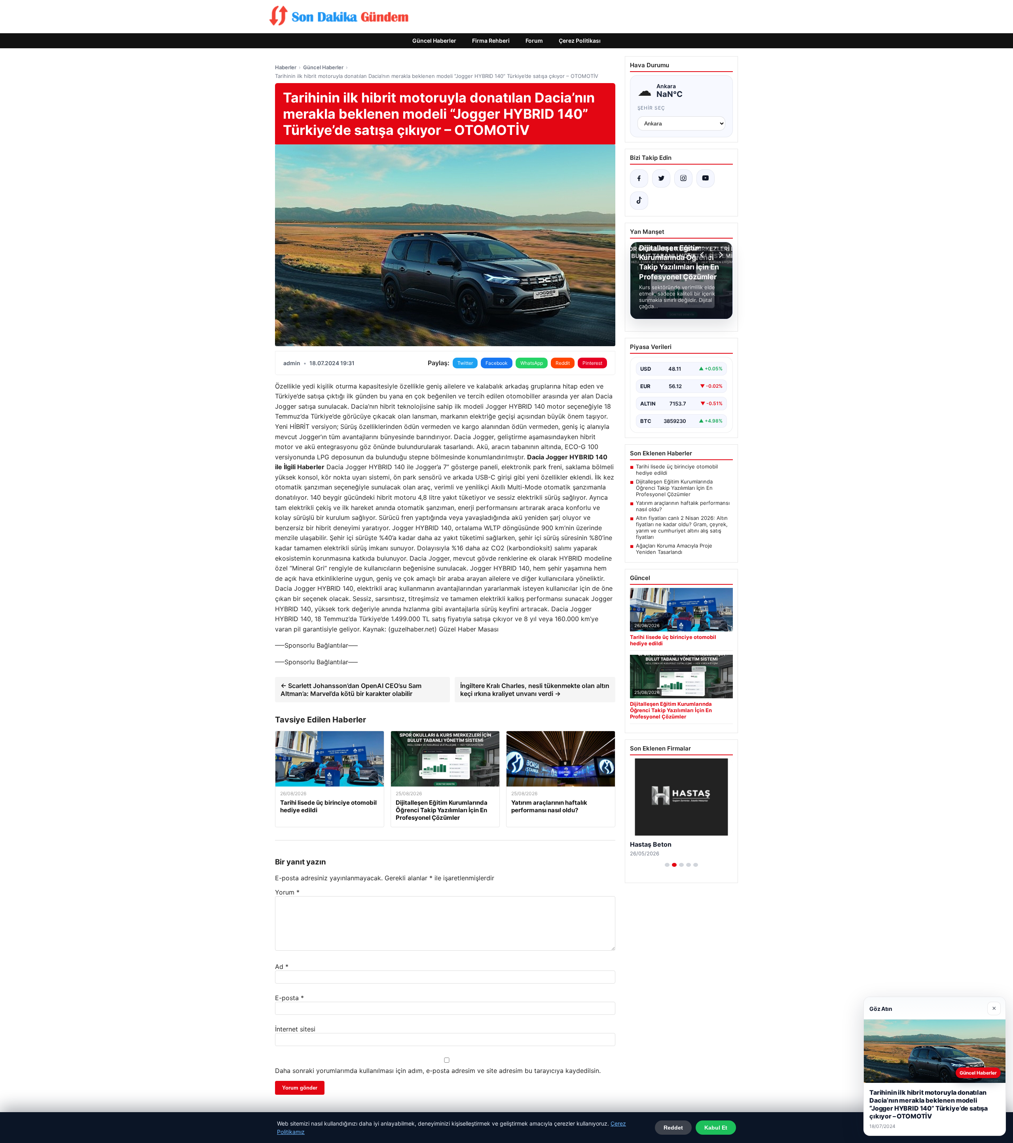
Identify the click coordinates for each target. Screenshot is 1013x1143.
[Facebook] (639, 178)
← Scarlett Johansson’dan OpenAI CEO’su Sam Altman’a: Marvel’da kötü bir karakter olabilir (351, 690)
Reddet (673, 1127)
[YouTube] (705, 178)
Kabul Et (715, 1127)
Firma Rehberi (491, 40)
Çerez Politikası (580, 40)
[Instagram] (683, 178)
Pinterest (592, 363)
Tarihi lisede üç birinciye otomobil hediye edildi (677, 469)
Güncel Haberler (434, 40)
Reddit (563, 363)
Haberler (285, 67)
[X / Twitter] (661, 178)
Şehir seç (651, 108)
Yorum (287, 892)
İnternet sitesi (295, 1029)
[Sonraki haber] (720, 255)
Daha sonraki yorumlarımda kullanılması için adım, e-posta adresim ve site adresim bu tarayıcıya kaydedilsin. (438, 1071)
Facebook (497, 363)
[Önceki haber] (703, 255)
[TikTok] (639, 200)
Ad (281, 967)
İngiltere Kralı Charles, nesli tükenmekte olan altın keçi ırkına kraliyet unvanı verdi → (534, 690)
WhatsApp (531, 363)
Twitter (465, 363)
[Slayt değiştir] (667, 865)
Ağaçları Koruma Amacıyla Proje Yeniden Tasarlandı (674, 548)
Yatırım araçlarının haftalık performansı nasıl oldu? (683, 506)
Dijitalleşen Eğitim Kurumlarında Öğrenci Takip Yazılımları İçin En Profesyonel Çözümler (674, 487)
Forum (534, 40)
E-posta (289, 998)
